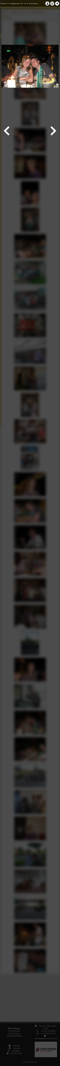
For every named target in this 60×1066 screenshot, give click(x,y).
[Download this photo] (47, 3)
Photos (4, 3)
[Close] (57, 3)
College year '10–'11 (17, 3)
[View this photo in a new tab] (52, 3)
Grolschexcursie (35, 3)
